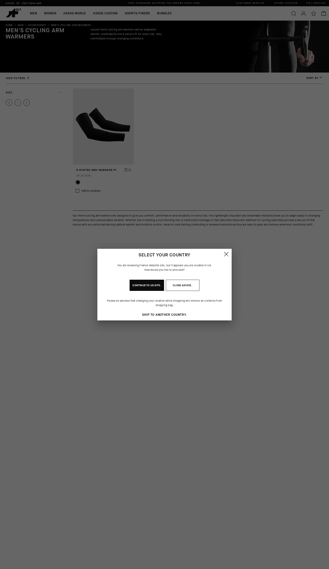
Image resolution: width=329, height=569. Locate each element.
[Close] (226, 254)
